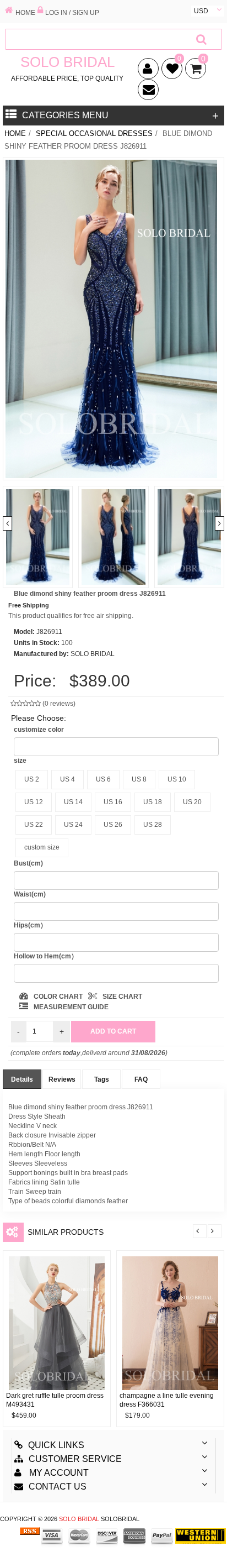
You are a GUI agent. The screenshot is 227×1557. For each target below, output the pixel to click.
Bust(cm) (28, 863)
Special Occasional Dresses (94, 133)
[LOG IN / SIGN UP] (40, 11)
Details (22, 1079)
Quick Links (56, 1445)
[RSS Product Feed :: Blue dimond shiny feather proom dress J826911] (30, 1535)
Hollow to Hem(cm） (46, 956)
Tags (101, 1079)
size (20, 760)
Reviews (61, 1079)
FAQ (141, 1079)
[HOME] (9, 11)
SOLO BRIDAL (79, 1519)
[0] (170, 71)
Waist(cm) (30, 894)
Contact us (58, 1486)
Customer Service (75, 1459)
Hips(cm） (30, 925)
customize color (39, 729)
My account (58, 1472)
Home (15, 133)
